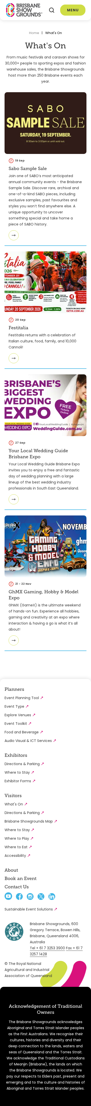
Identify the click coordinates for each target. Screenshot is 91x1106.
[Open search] (51, 10)
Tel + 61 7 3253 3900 (47, 948)
